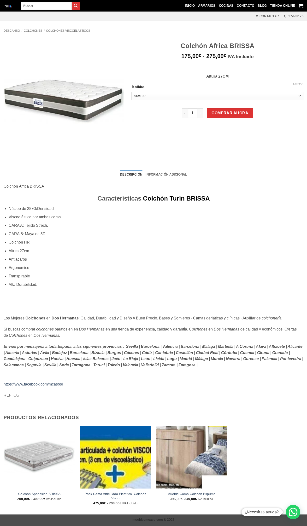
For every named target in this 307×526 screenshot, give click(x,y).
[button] (293, 512)
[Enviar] (76, 6)
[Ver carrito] (301, 5)
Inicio (190, 5)
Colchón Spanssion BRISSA (39, 494)
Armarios (206, 5)
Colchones (33, 30)
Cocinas (226, 5)
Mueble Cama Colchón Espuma (191, 494)
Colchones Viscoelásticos (68, 30)
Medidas (138, 87)
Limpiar (298, 83)
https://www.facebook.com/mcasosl (33, 384)
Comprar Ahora (230, 113)
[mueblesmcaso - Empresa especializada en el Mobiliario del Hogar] (8, 6)
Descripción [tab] (131, 174)
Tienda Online (282, 5)
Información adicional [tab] (166, 174)
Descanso (12, 30)
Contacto (245, 5)
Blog (262, 5)
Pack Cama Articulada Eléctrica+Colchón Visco (115, 496)
